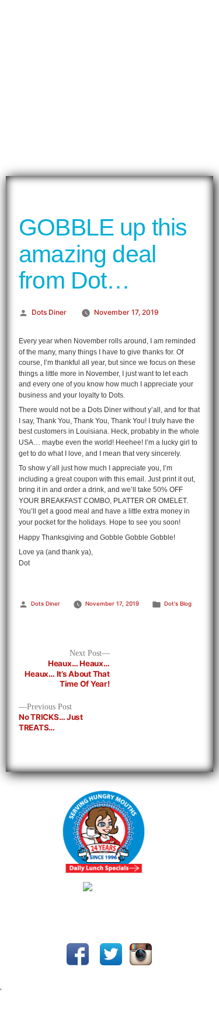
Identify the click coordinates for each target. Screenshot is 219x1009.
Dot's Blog (178, 603)
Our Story (20, 11)
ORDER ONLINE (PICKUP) (104, 11)
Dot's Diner (110, 96)
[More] (173, 10)
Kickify (157, 919)
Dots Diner (49, 312)
